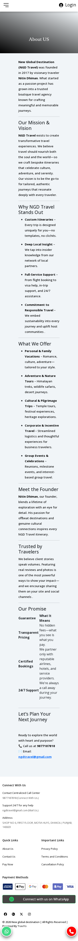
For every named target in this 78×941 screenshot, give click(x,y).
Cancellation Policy (52, 864)
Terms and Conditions (54, 856)
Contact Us (8, 856)
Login (70, 5)
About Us (7, 849)
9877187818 (20, 798)
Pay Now (7, 864)
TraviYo (22, 926)
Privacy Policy (49, 849)
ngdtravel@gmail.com (35, 757)
